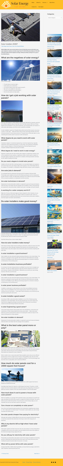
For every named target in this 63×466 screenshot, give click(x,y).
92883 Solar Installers (52, 270)
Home (33, 2)
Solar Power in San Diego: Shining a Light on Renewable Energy (53, 199)
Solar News (52, 2)
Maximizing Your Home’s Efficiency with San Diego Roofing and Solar (52, 252)
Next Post (37, 453)
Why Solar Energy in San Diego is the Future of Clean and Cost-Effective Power (54, 44)
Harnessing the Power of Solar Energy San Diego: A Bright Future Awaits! (54, 235)
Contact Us (34, 6)
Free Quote (41, 6)
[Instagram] (55, 462)
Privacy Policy (29, 462)
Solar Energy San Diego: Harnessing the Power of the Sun (53, 144)
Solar (13, 46)
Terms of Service (36, 462)
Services (44, 2)
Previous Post (5, 453)
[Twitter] (53, 462)
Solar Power (50, 257)
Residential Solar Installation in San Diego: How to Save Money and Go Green (54, 76)
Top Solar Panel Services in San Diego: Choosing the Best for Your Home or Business (54, 91)
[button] (46, 2)
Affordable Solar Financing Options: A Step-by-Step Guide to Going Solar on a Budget (54, 107)
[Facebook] (51, 462)
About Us (38, 2)
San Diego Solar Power (7, 46)
